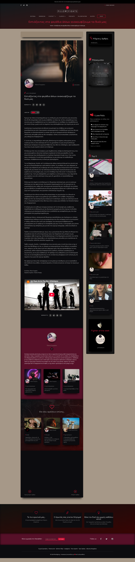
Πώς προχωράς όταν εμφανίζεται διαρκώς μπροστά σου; (30, 390)
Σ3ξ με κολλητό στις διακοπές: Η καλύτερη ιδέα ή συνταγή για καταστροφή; (100, 215)
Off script (47, 435)
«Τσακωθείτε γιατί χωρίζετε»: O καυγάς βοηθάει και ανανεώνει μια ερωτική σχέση (71, 440)
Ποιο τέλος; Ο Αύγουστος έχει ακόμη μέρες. (99, 137)
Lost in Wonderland (31, 93)
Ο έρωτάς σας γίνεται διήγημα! (67, 517)
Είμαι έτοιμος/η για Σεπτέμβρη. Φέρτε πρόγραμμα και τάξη (99, 130)
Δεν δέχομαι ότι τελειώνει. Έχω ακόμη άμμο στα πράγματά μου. (99, 125)
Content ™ (52, 16)
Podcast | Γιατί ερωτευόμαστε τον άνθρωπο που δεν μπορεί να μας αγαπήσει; (51, 440)
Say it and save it (68, 435)
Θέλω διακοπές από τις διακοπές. (100, 134)
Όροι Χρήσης (82, 548)
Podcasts (72, 16)
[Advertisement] (51, 470)
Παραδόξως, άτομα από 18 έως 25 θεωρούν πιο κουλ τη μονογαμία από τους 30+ (32, 439)
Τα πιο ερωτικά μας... (36, 517)
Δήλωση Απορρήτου (91, 548)
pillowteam (97, 176)
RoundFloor (82, 554)
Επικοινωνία (52, 548)
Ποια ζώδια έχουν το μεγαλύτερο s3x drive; (99, 277)
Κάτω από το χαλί (94, 212)
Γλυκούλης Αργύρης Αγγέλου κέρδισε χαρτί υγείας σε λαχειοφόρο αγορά (99, 246)
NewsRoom (42, 16)
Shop (101, 16)
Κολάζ (27, 435)
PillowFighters (82, 16)
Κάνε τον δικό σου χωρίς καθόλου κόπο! (98, 518)
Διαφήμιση (67, 548)
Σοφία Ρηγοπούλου (73, 430)
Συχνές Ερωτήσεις (43, 548)
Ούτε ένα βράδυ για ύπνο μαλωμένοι (51, 389)
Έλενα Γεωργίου (40, 84)
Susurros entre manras (95, 243)
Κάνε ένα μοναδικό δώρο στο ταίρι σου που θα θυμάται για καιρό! (67, 521)
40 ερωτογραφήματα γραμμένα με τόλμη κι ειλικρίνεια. (36, 521)
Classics (62, 16)
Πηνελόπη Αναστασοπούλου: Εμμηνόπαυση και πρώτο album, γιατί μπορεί (99, 310)
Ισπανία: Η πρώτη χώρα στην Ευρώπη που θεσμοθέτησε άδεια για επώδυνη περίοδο (100, 183)
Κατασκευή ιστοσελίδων (67, 554)
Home (51, 25)
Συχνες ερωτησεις (110, 5)
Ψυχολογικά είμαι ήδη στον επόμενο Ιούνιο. (98, 142)
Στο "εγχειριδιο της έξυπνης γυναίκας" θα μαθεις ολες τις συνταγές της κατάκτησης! (98, 523)
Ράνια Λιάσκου (98, 238)
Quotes (92, 16)
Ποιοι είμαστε (74, 548)
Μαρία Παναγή (53, 430)
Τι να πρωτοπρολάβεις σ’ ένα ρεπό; (71, 389)
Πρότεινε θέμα (59, 548)
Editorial (33, 16)
